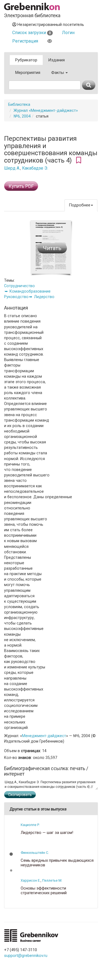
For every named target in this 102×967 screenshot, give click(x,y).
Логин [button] (68, 32)
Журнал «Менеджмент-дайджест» (46, 110)
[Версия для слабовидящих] (49, 41)
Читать (52, 248)
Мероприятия (27, 72)
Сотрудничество (19, 286)
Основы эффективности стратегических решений (44, 890)
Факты (58, 72)
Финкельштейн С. (35, 853)
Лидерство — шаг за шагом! (47, 832)
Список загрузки (31, 32)
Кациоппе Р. (30, 825)
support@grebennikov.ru (25, 955)
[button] (11, 854)
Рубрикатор (26, 60)
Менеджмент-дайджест (44, 736)
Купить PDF (21, 186)
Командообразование (30, 291)
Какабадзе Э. (35, 168)
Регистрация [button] (25, 41)
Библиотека (19, 104)
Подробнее (79, 205)
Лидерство (44, 297)
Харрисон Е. (31, 880)
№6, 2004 (22, 116)
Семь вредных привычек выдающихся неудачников (57, 862)
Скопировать (20, 794)
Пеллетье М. (52, 880)
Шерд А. (12, 168)
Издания (56, 60)
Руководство (16, 297)
